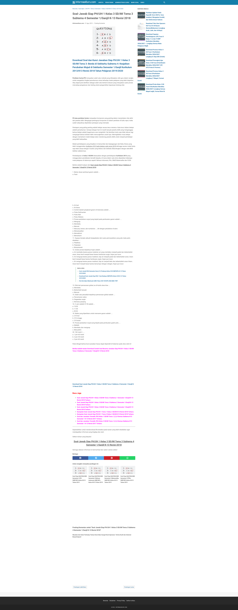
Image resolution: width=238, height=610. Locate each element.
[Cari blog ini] (164, 2)
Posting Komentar (99, 23)
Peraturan (109, 2)
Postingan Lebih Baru (80, 587)
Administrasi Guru (122, 2)
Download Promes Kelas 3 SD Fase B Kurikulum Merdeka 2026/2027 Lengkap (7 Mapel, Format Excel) (151, 75)
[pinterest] (112, 458)
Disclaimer (112, 600)
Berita (101, 2)
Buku (142, 2)
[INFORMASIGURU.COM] (84, 2)
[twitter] (96, 458)
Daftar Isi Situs (130, 600)
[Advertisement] (104, 102)
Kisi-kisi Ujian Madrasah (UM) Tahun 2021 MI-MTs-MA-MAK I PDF (98, 281)
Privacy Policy (121, 600)
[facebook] (80, 458)
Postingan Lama (129, 587)
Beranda (105, 600)
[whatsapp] (127, 458)
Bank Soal (135, 2)
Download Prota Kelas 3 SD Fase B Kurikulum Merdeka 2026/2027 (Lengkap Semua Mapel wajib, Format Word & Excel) (151, 89)
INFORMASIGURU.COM (121, 607)
